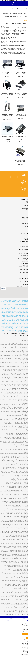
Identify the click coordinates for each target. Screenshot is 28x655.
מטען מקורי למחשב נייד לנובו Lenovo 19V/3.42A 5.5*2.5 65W (20, 138)
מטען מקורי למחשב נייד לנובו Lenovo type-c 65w (20, 115)
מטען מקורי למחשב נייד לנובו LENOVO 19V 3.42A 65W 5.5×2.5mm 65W (7, 116)
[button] (14, 316)
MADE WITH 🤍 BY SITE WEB (21, 617)
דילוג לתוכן (25, 635)
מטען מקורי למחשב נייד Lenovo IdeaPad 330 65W (7, 94)
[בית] (26, 9)
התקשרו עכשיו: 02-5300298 (20, 195)
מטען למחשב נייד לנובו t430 (7, 73)
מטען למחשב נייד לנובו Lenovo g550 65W (21, 73)
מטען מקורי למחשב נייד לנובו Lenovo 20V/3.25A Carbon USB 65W (20, 160)
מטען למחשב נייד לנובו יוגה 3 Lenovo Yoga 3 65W (21, 94)
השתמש (25, 634)
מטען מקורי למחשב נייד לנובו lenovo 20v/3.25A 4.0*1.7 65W (7, 138)
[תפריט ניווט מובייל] (26, 3)
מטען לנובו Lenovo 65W (16, 9)
